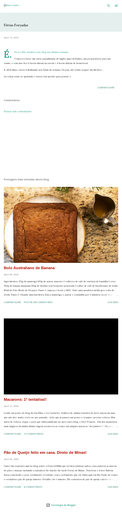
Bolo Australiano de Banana (29, 268)
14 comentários (33, 433)
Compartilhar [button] (105, 87)
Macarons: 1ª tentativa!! (25, 399)
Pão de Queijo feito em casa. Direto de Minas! (45, 452)
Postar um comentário (18, 111)
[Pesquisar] (109, 6)
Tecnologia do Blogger (63, 505)
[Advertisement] (61, 145)
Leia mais (113, 302)
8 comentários (33, 486)
